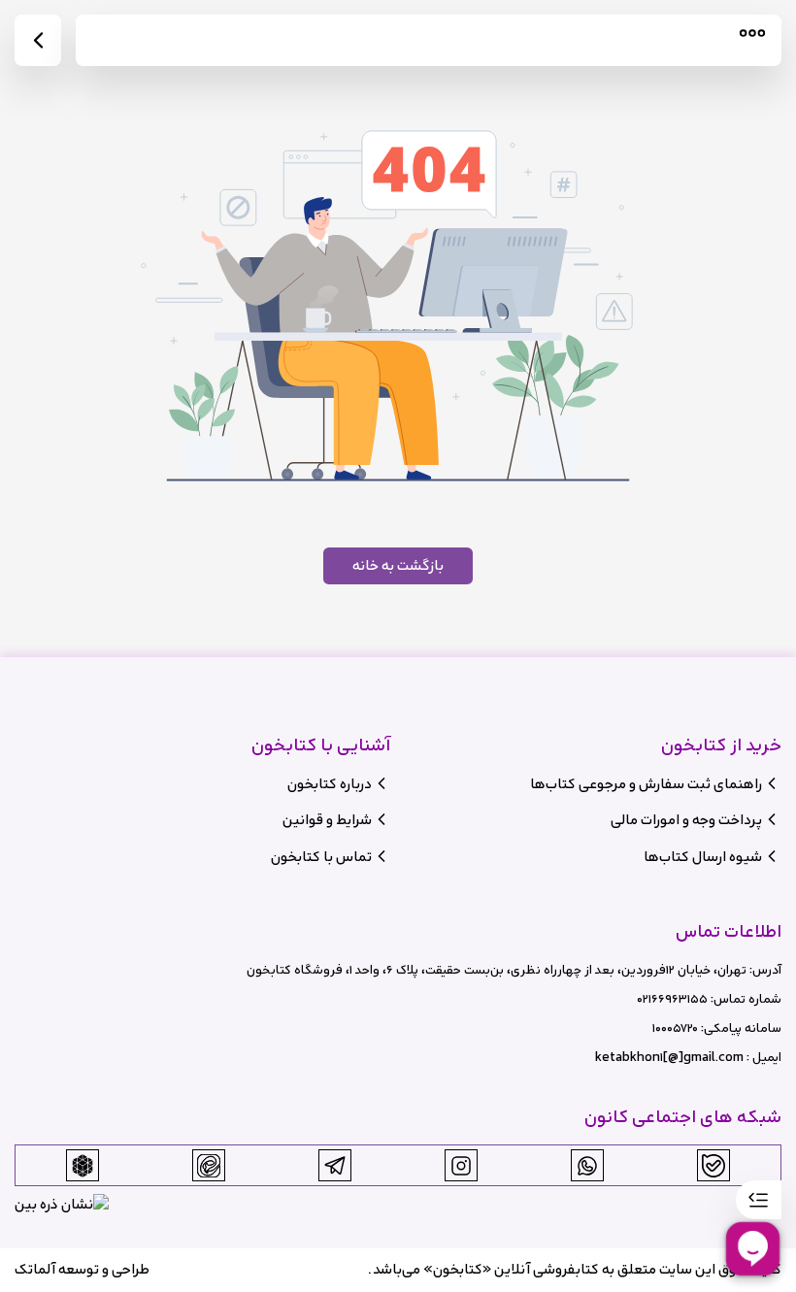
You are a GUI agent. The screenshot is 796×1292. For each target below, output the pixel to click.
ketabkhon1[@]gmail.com (669, 1057)
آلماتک (35, 1269)
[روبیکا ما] (82, 1165)
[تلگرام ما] (335, 1165)
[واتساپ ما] (587, 1165)
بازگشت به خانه (398, 565)
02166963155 (672, 999)
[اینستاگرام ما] (461, 1165)
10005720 (675, 1028)
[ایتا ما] (208, 1165)
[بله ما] (713, 1165)
